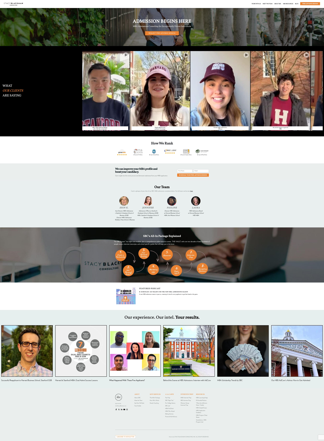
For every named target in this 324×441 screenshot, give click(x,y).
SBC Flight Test (169, 400)
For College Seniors (170, 403)
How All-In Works (154, 400)
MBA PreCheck (169, 408)
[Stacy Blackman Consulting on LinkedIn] (122, 409)
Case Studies (137, 405)
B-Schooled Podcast (201, 400)
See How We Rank (139, 403)
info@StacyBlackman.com (120, 405)
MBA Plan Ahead (169, 411)
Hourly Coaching (154, 403)
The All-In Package (155, 397)
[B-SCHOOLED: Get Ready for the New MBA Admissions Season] (126, 304)
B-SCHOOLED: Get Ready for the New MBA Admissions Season (163, 292)
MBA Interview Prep (186, 397)
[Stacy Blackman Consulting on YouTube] (124, 409)
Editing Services (169, 414)
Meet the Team (138, 400)
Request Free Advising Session (162, 33)
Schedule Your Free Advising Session (193, 175)
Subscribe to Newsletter (125, 437)
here (191, 191)
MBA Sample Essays (201, 408)
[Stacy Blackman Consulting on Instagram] (127, 409)
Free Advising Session (310, 3)
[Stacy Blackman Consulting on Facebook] (116, 409)
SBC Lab (168, 405)
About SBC (137, 397)
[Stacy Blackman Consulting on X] (119, 409)
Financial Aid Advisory (171, 416)
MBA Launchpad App (202, 397)
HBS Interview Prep (186, 400)
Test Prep (167, 397)
